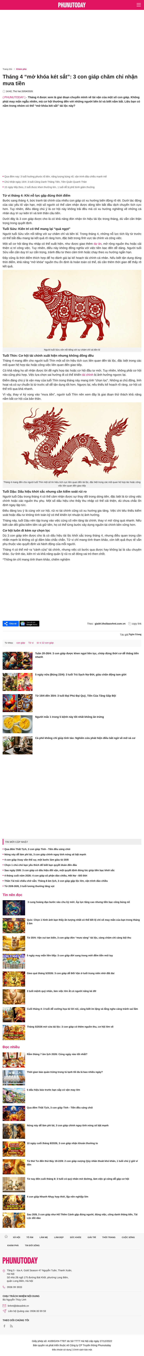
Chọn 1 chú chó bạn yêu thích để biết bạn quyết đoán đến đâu (40, 865)
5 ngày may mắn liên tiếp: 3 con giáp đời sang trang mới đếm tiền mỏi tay (70, 955)
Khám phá (21, 69)
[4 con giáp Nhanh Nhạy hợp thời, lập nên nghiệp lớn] (14, 1202)
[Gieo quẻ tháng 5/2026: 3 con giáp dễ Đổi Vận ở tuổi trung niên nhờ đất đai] (14, 979)
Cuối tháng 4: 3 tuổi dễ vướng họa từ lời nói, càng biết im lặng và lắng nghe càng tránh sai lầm (82, 1008)
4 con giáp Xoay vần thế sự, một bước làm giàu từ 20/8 (36, 859)
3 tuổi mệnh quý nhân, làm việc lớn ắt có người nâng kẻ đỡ (61, 991)
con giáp (20, 642)
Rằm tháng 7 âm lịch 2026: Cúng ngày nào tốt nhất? (57, 1054)
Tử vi (31, 642)
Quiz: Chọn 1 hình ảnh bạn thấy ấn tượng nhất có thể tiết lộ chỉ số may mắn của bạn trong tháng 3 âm (83, 921)
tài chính (87, 374)
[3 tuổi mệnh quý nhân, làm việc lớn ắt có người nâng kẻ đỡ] (14, 996)
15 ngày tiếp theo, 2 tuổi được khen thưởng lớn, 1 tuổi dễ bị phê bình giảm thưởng (49, 187)
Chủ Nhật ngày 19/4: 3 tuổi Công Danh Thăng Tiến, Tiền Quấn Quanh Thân (45, 181)
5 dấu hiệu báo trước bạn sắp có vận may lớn (53, 1089)
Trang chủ (7, 69)
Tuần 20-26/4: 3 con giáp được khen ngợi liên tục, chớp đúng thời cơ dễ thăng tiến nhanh (87, 655)
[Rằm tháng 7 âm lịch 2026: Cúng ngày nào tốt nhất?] (14, 1060)
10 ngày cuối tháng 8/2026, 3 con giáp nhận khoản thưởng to (62, 1143)
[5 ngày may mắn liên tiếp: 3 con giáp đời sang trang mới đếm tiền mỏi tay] (14, 961)
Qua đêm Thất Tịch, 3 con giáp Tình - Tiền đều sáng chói (37, 849)
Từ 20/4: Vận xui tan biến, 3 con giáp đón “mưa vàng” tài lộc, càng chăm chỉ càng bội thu (79, 937)
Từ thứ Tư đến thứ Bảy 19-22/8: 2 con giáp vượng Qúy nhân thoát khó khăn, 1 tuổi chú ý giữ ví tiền (82, 1163)
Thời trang (109, 1237)
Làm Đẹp (59, 1237)
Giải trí (92, 1237)
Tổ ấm (30, 1237)
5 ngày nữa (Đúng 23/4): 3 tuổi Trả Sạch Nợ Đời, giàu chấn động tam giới (80, 674)
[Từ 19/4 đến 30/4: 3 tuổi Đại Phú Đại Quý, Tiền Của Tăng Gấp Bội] (17, 703)
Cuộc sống (128, 1237)
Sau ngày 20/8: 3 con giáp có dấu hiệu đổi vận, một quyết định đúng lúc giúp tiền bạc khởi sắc (59, 870)
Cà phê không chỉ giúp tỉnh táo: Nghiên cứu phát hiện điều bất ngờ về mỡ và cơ (85, 738)
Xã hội (16, 1237)
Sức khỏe (75, 1237)
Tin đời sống (32, 1245)
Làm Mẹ (44, 1237)
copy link (136, 623)
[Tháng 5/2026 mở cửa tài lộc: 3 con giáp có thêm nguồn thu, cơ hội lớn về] (14, 1032)
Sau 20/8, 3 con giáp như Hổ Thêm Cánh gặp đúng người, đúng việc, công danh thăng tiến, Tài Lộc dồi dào (82, 1216)
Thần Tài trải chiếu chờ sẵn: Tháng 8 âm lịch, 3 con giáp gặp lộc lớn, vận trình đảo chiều (56, 880)
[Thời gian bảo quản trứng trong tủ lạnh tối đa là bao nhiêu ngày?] (14, 1077)
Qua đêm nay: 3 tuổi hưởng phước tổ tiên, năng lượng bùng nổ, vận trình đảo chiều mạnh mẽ (55, 176)
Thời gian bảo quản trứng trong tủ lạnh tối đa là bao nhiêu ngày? (65, 1072)
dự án (97, 243)
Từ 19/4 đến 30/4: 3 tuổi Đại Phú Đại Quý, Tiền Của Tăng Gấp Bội (75, 695)
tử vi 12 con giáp (45, 642)
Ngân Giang (135, 634)
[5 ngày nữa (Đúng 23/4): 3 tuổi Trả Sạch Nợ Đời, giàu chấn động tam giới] (17, 682)
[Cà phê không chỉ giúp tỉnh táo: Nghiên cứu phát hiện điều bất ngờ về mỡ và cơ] (17, 745)
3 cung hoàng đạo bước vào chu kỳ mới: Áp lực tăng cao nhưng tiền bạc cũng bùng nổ (78, 902)
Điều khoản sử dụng (61, 1349)
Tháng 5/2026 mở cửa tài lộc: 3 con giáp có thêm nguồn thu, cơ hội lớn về (70, 1026)
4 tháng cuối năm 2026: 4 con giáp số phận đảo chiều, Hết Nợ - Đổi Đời (45, 875)
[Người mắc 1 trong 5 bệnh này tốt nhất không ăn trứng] (17, 724)
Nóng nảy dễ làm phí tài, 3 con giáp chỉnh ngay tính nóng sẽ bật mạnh (45, 854)
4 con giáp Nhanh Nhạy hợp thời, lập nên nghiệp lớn (57, 1196)
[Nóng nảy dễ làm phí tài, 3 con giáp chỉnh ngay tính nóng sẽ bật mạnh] (14, 1131)
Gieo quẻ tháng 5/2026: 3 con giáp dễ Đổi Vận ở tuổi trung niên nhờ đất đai (70, 973)
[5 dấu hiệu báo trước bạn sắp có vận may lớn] (14, 1095)
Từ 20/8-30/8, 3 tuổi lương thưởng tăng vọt (29, 886)
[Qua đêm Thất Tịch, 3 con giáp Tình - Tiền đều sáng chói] (14, 1113)
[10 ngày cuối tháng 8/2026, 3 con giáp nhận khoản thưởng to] (14, 1149)
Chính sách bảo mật (82, 1349)
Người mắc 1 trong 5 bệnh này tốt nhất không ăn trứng (69, 716)
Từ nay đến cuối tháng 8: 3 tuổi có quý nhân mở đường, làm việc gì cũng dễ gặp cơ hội (78, 1178)
